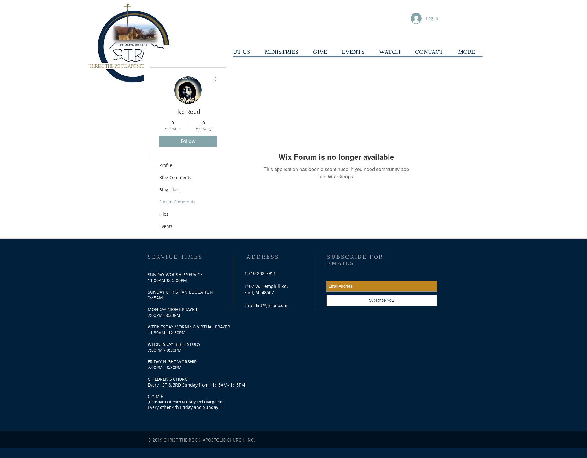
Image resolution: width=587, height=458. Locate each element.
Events (166, 226)
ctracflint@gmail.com (265, 305)
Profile (165, 165)
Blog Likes (169, 189)
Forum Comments (177, 202)
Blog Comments (175, 177)
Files (163, 214)
